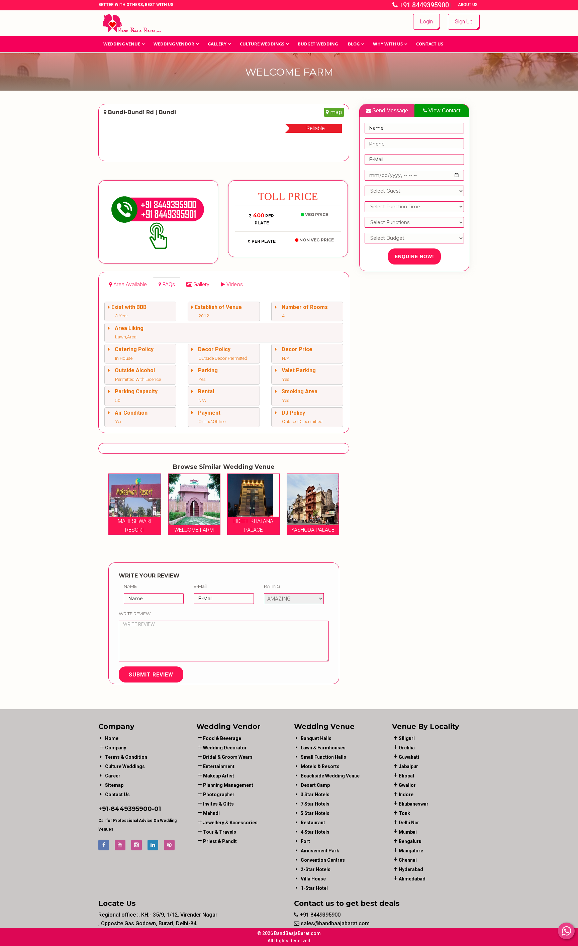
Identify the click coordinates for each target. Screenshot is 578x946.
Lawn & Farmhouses (323, 747)
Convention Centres (323, 860)
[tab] (128, 284)
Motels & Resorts (320, 766)
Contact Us (429, 44)
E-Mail (200, 586)
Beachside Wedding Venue (330, 775)
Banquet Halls (316, 738)
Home (111, 738)
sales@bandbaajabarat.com (334, 923)
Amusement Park (320, 850)
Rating (272, 586)
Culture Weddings (262, 44)
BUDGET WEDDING (318, 44)
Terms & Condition (126, 757)
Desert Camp (315, 785)
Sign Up (464, 21)
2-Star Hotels (315, 869)
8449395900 (131, 809)
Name (130, 586)
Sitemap (114, 785)
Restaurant (313, 822)
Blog (354, 44)
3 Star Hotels (315, 794)
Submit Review (151, 674)
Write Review (135, 613)
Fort (305, 841)
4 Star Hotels (315, 832)
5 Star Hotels (315, 813)
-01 (156, 809)
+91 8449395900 (423, 5)
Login (426, 21)
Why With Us (388, 44)
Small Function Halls (323, 757)
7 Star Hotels (315, 804)
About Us (468, 4)
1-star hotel (314, 888)
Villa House (313, 878)
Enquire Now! (414, 256)
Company (115, 747)
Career (112, 775)
